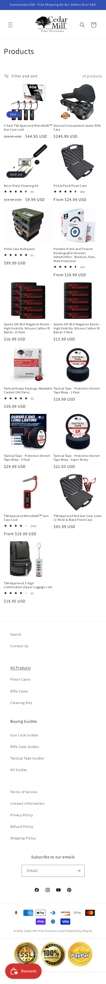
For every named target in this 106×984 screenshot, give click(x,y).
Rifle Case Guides (24, 746)
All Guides (18, 769)
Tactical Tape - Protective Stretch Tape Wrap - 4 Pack (27, 458)
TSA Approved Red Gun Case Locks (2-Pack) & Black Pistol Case (78, 518)
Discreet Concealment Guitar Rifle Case (77, 128)
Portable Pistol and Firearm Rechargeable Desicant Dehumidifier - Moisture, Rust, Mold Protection (74, 255)
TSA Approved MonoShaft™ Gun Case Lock (26, 518)
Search (16, 634)
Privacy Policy (21, 815)
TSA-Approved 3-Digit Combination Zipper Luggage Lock (28, 585)
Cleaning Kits (21, 702)
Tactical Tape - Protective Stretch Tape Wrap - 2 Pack (77, 390)
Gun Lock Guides (24, 735)
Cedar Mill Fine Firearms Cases (44, 931)
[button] (10, 25)
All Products (20, 667)
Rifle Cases (19, 691)
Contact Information (27, 803)
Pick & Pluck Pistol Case (70, 186)
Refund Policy (21, 826)
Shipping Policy (23, 838)
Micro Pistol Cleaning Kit (21, 186)
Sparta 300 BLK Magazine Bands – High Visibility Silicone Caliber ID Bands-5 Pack (77, 328)
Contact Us (19, 646)
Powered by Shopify (79, 931)
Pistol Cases (20, 679)
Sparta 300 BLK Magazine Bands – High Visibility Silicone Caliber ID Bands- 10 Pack (28, 328)
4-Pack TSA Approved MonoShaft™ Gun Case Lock (28, 128)
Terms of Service (23, 792)
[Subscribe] (78, 871)
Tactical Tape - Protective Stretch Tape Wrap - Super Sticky (77, 458)
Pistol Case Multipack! (19, 249)
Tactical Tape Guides (27, 758)
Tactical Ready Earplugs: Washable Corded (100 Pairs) (28, 390)
